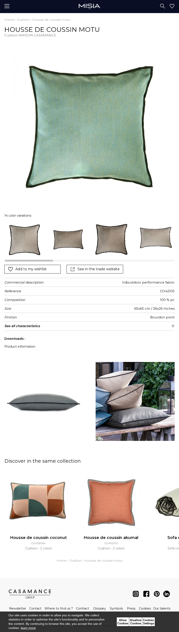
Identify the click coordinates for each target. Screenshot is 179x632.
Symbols (116, 608)
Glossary (99, 608)
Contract (82, 608)
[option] (24, 239)
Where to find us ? (59, 608)
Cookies (145, 608)
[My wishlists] (172, 6)
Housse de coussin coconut (38, 537)
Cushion (23, 20)
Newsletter (17, 608)
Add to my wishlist (31, 269)
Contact (35, 608)
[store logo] (89, 6)
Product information (19, 346)
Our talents (161, 608)
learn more (28, 628)
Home (9, 20)
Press (131, 608)
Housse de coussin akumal (111, 537)
